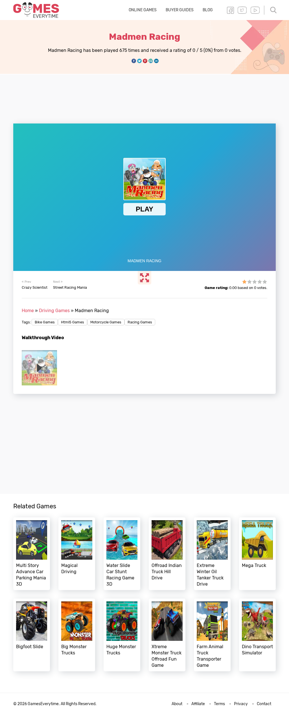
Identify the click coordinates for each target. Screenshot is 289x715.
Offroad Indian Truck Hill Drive (167, 553)
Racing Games (140, 322)
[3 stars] (254, 281)
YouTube (255, 10)
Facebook (230, 10)
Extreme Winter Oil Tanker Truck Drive (212, 553)
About (177, 703)
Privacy (241, 703)
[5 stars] (264, 281)
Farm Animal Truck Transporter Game (212, 635)
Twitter (242, 10)
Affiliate (198, 703)
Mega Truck (257, 553)
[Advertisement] (144, 95)
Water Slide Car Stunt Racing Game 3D (122, 553)
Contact (264, 703)
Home (28, 310)
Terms (219, 703)
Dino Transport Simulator (257, 635)
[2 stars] (249, 281)
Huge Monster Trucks (122, 635)
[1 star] (244, 281)
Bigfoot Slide (31, 635)
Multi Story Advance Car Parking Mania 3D (31, 553)
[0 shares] (134, 61)
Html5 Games (72, 322)
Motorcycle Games (105, 322)
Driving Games (54, 310)
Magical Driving (76, 553)
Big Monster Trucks (76, 635)
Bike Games (45, 322)
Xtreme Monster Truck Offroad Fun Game (167, 635)
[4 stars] (259, 281)
